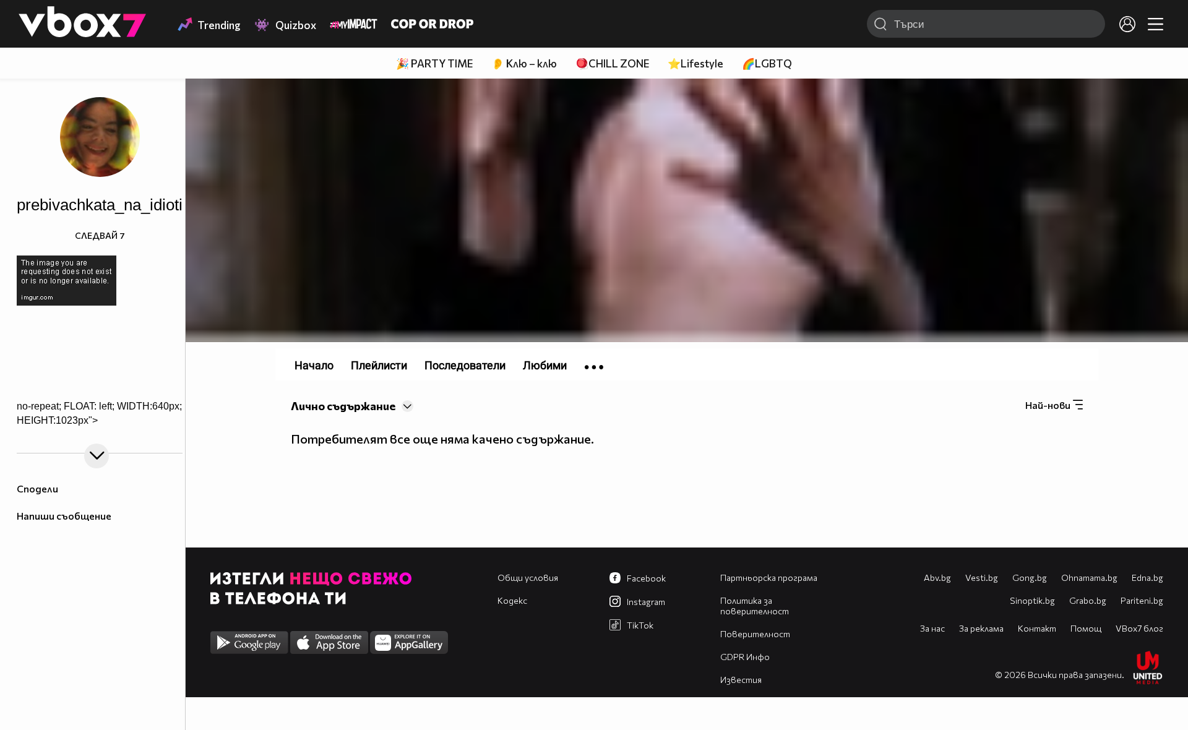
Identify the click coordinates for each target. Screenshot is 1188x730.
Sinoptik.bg (1032, 600)
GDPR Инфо (745, 656)
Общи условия (527, 577)
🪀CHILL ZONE (612, 63)
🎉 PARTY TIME (434, 63)
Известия (741, 679)
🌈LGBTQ (767, 63)
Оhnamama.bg (1089, 577)
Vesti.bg (981, 577)
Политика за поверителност (754, 605)
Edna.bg (1147, 577)
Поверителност (755, 634)
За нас (932, 628)
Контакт (1037, 628)
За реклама (981, 628)
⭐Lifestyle (695, 63)
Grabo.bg (1087, 600)
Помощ (1085, 628)
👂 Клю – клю (524, 63)
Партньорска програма (768, 577)
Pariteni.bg (1142, 600)
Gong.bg (1029, 577)
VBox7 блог (1139, 628)
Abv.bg (937, 577)
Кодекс (512, 600)
